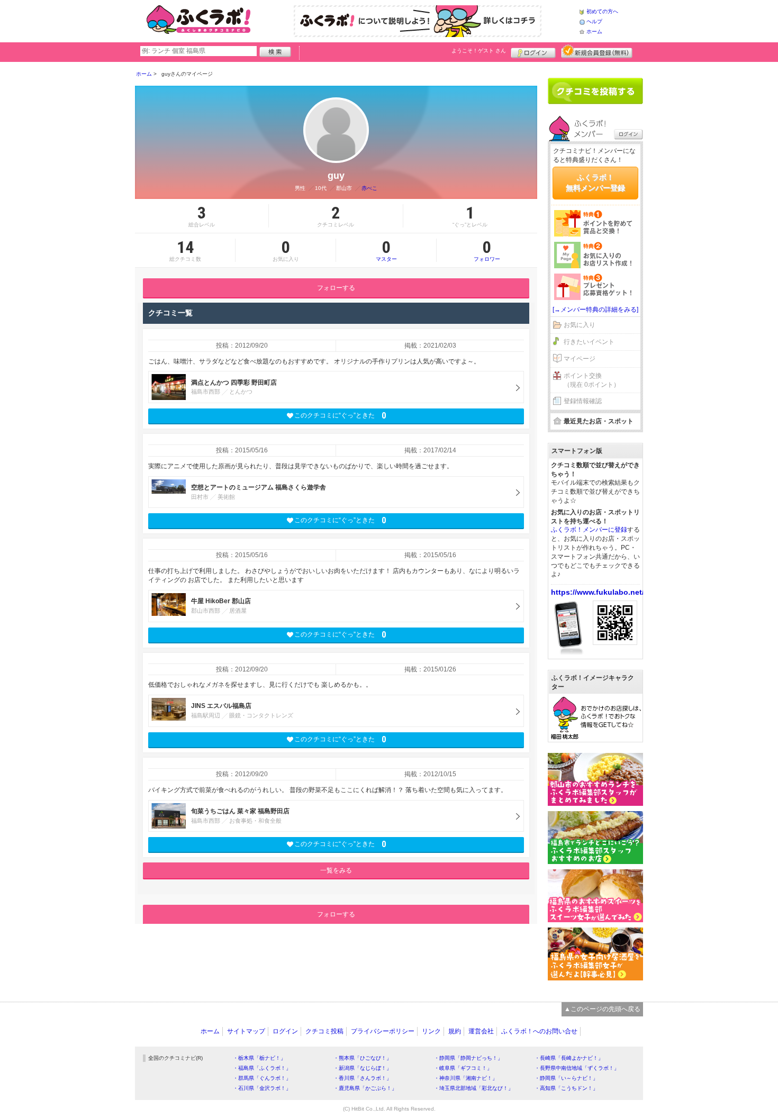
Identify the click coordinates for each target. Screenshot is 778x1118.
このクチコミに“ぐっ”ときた (340, 416)
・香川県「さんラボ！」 (362, 1078)
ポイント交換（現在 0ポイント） (592, 380)
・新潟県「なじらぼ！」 (362, 1068)
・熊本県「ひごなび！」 (362, 1058)
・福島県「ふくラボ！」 (262, 1068)
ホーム (594, 31)
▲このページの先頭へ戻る (602, 1009)
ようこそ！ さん (478, 50)
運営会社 (481, 1031)
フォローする (336, 288)
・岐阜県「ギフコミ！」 (463, 1068)
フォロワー (487, 250)
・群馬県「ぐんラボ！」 (262, 1078)
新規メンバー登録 (596, 51)
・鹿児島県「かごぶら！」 (365, 1088)
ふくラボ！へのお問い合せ (539, 1031)
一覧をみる (336, 870)
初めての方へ (602, 11)
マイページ (579, 358)
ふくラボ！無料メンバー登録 (595, 182)
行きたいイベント (589, 342)
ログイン (533, 51)
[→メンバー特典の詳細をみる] (595, 309)
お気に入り (579, 325)
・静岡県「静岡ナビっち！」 (468, 1058)
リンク (431, 1031)
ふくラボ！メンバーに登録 (589, 529)
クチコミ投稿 (324, 1031)
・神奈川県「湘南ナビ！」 (465, 1078)
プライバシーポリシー (382, 1031)
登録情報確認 (583, 401)
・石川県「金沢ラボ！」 (262, 1088)
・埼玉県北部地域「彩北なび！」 (473, 1088)
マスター (386, 250)
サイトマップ (246, 1031)
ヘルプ (594, 21)
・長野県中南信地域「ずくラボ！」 (577, 1068)
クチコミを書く (595, 91)
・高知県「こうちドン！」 (566, 1088)
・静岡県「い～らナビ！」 (566, 1078)
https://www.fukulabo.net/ (597, 592)
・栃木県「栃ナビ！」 (259, 1058)
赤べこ (369, 188)
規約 (454, 1031)
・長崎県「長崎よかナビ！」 (569, 1058)
